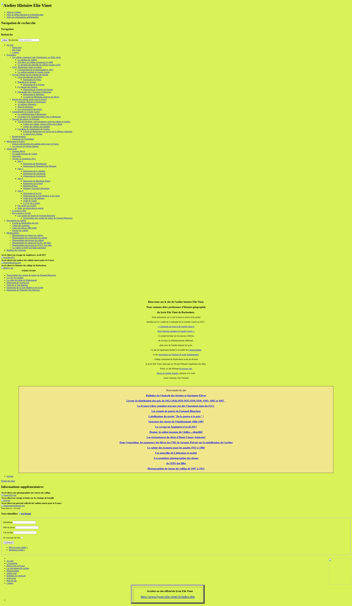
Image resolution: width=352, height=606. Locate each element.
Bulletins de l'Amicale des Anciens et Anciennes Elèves (176, 395)
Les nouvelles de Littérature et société (176, 452)
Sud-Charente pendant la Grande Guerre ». (176, 331)
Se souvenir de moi (11, 537)
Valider (5, 40)
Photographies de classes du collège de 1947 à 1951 (176, 468)
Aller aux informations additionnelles (23, 17)
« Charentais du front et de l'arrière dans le (176, 326)
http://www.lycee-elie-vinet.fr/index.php (168, 596)
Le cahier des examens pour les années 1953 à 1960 (176, 447)
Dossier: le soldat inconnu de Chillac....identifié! (176, 432)
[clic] (25, 513)
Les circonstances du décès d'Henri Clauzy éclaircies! (176, 437)
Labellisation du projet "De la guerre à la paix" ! (176, 416)
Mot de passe (9, 527)
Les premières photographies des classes (176, 458)
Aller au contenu (14, 12)
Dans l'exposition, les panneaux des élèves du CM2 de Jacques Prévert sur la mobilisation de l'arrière (176, 442)
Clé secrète (8, 532)
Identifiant (7, 522)
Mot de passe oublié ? (18, 547)
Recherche (13, 40)
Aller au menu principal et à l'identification (25, 14)
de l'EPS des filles (176, 463)
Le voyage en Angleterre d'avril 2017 (176, 426)
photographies (195, 350)
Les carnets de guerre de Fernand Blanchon (176, 411)
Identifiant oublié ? (17, 550)
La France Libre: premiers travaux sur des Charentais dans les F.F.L (175, 406)
